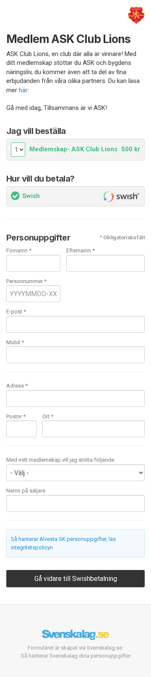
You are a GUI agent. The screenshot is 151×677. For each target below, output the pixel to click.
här (23, 90)
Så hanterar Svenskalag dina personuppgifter (75, 656)
